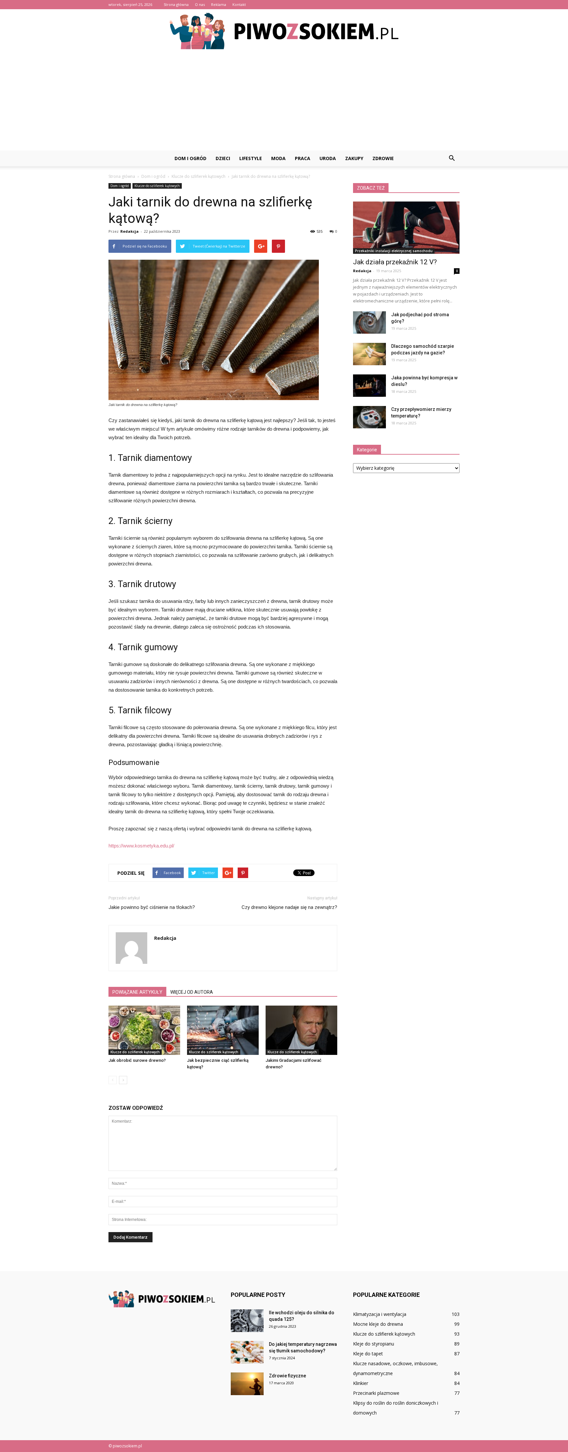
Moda (278, 158)
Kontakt (239, 4)
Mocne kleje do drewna (378, 1324)
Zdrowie (383, 158)
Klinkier (360, 1383)
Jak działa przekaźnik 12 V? (395, 262)
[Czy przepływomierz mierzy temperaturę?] (369, 417)
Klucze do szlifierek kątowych (157, 185)
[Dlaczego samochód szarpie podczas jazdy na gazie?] (369, 354)
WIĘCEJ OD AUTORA (191, 992)
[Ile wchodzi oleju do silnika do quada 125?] (247, 1320)
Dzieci (223, 158)
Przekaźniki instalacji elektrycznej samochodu (394, 251)
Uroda (328, 158)
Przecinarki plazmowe (376, 1393)
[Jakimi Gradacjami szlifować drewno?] (301, 1030)
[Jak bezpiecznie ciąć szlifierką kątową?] (223, 1030)
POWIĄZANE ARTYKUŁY (137, 992)
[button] (452, 158)
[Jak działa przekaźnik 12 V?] (406, 228)
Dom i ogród (190, 158)
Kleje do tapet (368, 1353)
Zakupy (354, 158)
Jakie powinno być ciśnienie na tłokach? (151, 907)
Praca (302, 158)
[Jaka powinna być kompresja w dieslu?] (369, 385)
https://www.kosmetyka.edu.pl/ (141, 845)
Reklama (218, 4)
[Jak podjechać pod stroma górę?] (369, 322)
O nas (200, 4)
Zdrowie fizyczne (287, 1375)
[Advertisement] (284, 101)
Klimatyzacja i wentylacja (379, 1314)
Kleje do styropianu (373, 1344)
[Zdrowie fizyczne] (247, 1383)
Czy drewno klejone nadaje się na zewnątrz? (289, 907)
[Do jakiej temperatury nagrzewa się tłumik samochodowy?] (247, 1352)
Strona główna (176, 4)
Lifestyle (250, 158)
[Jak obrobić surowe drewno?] (144, 1030)
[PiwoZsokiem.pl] (284, 31)
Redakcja (129, 231)
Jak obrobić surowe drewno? (137, 1060)
